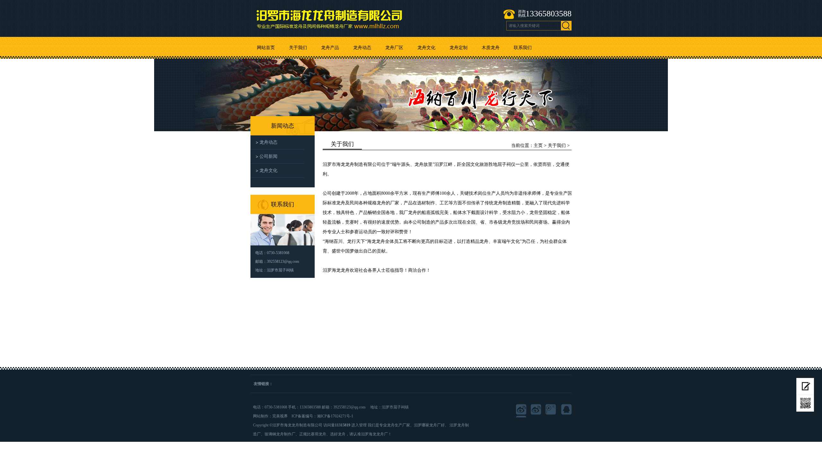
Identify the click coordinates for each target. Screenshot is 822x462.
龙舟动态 (362, 47)
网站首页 (266, 47)
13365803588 (549, 13)
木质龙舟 (491, 47)
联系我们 (523, 47)
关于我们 (298, 47)
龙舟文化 (426, 47)
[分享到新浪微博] (536, 410)
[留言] (805, 386)
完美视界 (280, 416)
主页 (538, 145)
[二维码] (805, 403)
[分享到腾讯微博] (551, 410)
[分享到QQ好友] (566, 410)
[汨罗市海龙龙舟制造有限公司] (344, 17)
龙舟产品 (330, 47)
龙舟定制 (459, 47)
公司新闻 (268, 156)
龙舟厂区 (394, 47)
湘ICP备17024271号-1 (335, 416)
